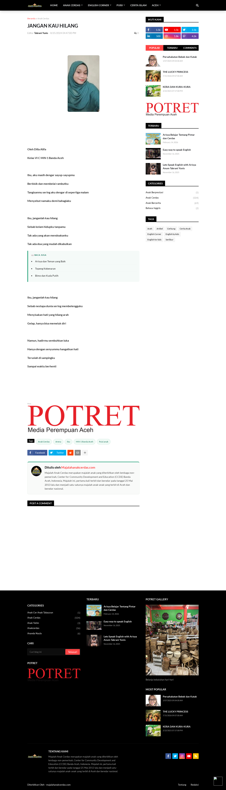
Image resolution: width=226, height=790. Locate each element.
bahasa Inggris (172, 208)
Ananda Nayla (53, 633)
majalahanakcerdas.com (58, 784)
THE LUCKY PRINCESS (175, 71)
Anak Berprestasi (172, 192)
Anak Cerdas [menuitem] (71, 5)
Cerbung (171, 228)
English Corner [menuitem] (98, 5)
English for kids (154, 239)
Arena (58, 441)
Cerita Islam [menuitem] (138, 5)
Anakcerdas (53, 628)
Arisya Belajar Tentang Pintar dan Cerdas (179, 136)
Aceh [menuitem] (155, 5)
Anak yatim (53, 623)
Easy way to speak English (177, 149)
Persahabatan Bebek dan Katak (180, 56)
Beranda (31, 18)
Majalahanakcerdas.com (78, 467)
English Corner (154, 234)
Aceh (149, 228)
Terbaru (172, 47)
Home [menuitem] (54, 5)
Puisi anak (103, 441)
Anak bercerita (172, 203)
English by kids (172, 234)
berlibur (169, 239)
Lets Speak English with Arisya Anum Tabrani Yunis (179, 166)
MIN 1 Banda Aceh (84, 441)
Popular (154, 47)
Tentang (182, 784)
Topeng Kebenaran (45, 268)
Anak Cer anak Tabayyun (53, 612)
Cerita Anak (185, 228)
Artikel (160, 228)
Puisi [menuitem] (120, 5)
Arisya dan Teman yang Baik (50, 261)
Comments (190, 47)
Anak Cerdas (43, 18)
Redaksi (195, 784)
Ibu (68, 441)
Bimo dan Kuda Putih (46, 275)
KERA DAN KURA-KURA (177, 86)
